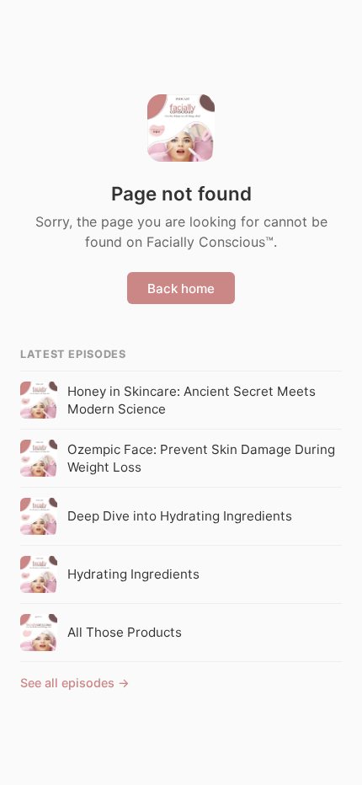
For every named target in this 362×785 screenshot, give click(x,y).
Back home (181, 288)
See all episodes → (75, 683)
